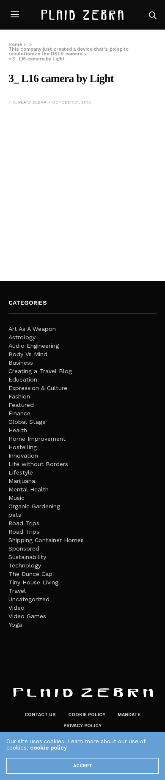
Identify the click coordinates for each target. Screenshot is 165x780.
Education (22, 379)
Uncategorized (29, 599)
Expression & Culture (37, 388)
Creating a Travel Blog (40, 371)
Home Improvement (37, 439)
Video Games (27, 616)
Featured (21, 405)
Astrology (22, 337)
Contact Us (40, 714)
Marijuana (21, 481)
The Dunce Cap (30, 574)
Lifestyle (20, 472)
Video (16, 608)
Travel (17, 591)
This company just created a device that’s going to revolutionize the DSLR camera (68, 51)
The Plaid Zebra (27, 102)
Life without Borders (38, 464)
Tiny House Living (33, 582)
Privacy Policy (82, 725)
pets (14, 515)
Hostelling (22, 447)
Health (17, 430)
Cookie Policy (86, 714)
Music (16, 498)
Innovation (23, 455)
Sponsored (23, 548)
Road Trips (23, 523)
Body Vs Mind (27, 354)
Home (15, 44)
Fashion (19, 396)
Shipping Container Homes (46, 540)
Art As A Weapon (32, 329)
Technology (24, 565)
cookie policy (48, 748)
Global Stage (27, 422)
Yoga (15, 624)
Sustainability (27, 557)
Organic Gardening (34, 506)
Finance (19, 413)
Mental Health (28, 489)
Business (20, 362)
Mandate (129, 714)
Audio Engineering (33, 346)
